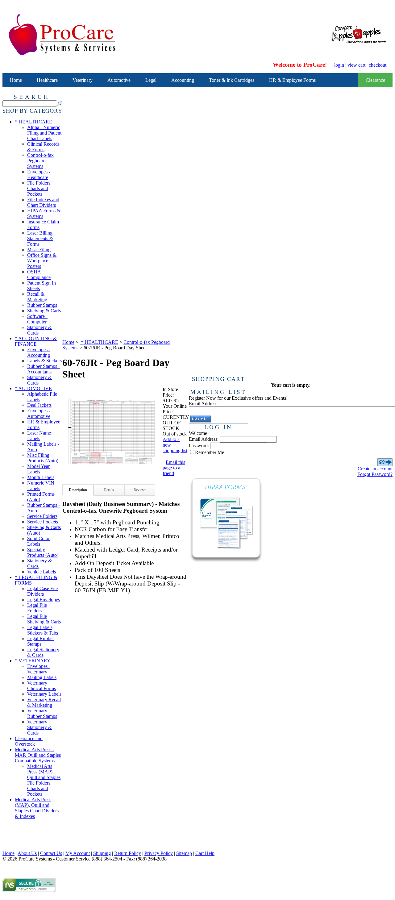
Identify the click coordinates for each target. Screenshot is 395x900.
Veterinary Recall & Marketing (44, 702)
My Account (77, 853)
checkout (377, 65)
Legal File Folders (37, 607)
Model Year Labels (38, 469)
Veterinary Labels (44, 694)
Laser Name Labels (39, 435)
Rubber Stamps (42, 305)
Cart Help (204, 853)
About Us (27, 853)
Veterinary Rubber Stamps (42, 713)
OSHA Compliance (39, 274)
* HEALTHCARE (33, 121)
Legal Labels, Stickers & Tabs (42, 630)
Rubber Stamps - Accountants (43, 369)
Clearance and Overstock (29, 741)
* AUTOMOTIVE (33, 388)
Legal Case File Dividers (42, 591)
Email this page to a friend (174, 468)
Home (16, 80)
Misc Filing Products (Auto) (42, 457)
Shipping (102, 853)
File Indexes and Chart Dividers (43, 202)
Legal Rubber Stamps (40, 641)
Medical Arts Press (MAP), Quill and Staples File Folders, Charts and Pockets (43, 780)
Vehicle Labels (41, 571)
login (339, 65)
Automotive (119, 80)
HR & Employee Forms (292, 80)
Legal (150, 80)
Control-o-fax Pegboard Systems (40, 160)
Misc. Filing (39, 249)
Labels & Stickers (44, 360)
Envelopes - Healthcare (38, 174)
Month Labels (40, 477)
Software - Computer (37, 319)
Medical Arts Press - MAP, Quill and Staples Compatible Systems (38, 755)
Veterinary (83, 80)
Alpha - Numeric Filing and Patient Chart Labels (44, 133)
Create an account (375, 468)
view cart (356, 65)
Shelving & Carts (44, 310)
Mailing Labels (41, 677)
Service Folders (42, 516)
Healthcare (47, 80)
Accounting (182, 80)
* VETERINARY (33, 660)
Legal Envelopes (43, 599)
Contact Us (51, 853)
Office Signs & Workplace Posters (41, 260)
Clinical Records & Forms (43, 146)
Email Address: (203, 403)
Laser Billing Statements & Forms (40, 238)
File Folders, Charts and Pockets (39, 188)
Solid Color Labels (38, 541)
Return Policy (127, 853)
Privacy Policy (158, 853)
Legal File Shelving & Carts (44, 619)
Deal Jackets (39, 405)
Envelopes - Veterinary (38, 669)
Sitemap (184, 853)
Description (78, 490)
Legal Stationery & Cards (43, 652)
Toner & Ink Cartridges (231, 80)
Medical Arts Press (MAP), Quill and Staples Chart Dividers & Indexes (37, 808)
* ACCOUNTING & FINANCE (36, 341)
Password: (199, 445)
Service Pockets (42, 521)
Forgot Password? (375, 474)
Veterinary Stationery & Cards (39, 727)
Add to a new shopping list (175, 445)
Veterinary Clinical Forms (41, 685)
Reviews (140, 490)
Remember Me (209, 452)
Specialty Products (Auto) (42, 552)
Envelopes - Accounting (38, 352)
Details (109, 490)
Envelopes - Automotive (38, 413)
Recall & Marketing (37, 296)
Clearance (375, 80)
